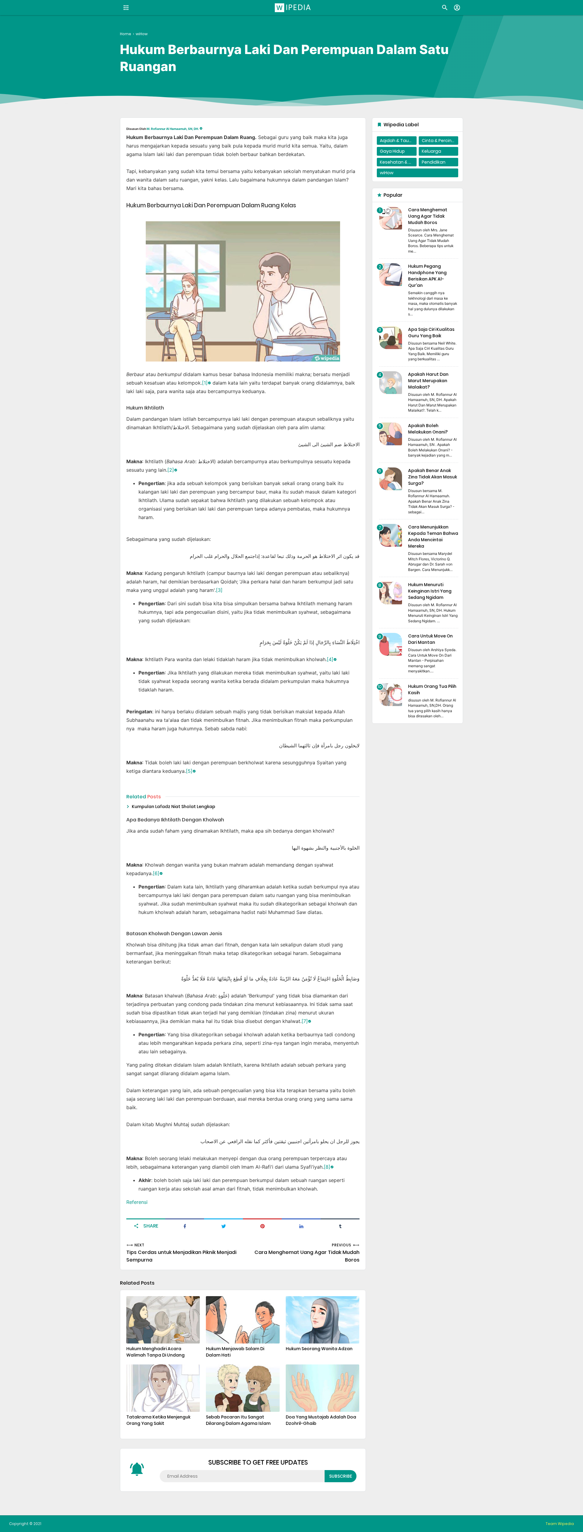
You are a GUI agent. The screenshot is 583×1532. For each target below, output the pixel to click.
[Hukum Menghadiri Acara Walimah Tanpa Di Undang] (163, 1319)
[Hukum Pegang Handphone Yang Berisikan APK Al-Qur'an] (390, 274)
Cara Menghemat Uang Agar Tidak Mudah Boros (427, 216)
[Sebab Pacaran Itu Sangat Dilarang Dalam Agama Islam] (242, 1388)
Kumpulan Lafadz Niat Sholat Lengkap (173, 806)
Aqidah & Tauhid (397, 141)
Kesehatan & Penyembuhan (398, 162)
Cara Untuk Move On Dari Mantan (430, 639)
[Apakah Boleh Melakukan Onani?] (390, 434)
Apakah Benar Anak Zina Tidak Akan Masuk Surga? (432, 476)
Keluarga (431, 151)
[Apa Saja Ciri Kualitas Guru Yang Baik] (390, 337)
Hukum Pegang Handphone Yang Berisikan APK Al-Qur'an (427, 275)
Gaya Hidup (392, 151)
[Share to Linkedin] (301, 1225)
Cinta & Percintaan (440, 141)
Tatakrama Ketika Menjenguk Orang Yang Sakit (158, 1420)
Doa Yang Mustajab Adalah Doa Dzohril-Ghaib (321, 1420)
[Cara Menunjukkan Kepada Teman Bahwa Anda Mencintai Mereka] (390, 535)
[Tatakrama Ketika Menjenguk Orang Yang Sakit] (163, 1388)
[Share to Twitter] (223, 1225)
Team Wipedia (560, 1523)
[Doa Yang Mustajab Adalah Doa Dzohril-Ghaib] (322, 1388)
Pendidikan (433, 162)
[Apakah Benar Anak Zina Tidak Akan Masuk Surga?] (390, 478)
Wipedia (293, 7)
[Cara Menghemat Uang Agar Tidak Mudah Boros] (390, 218)
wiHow (387, 173)
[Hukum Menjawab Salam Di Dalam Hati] (242, 1319)
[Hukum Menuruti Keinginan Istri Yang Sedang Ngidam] (390, 593)
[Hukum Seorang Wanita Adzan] (322, 1319)
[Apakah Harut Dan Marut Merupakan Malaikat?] (390, 382)
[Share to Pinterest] (262, 1225)
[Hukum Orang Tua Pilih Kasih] (390, 694)
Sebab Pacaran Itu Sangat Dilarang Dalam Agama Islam (238, 1420)
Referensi (137, 1202)
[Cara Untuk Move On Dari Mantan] (390, 644)
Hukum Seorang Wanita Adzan (319, 1349)
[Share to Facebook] (184, 1225)
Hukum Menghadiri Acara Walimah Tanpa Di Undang (155, 1352)
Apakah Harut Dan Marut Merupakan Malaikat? (428, 380)
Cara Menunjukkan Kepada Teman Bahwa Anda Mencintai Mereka (433, 536)
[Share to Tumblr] (340, 1225)
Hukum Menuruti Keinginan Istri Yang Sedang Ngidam (430, 591)
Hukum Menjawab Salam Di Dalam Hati (235, 1352)
